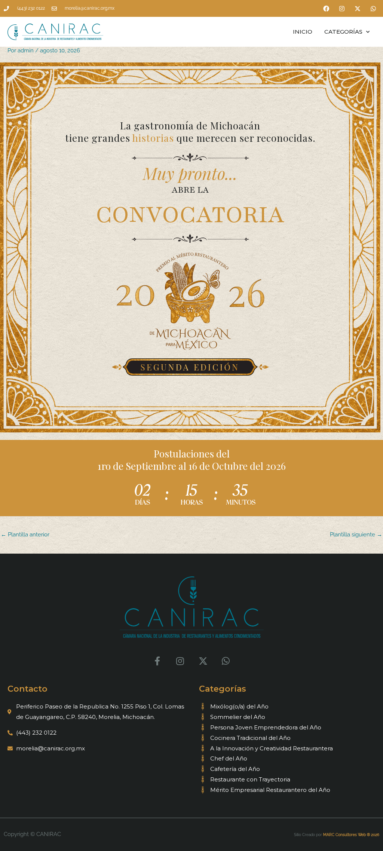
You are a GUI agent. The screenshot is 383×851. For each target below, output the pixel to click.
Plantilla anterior (25, 534)
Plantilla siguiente (356, 534)
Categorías (343, 31)
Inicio (302, 31)
